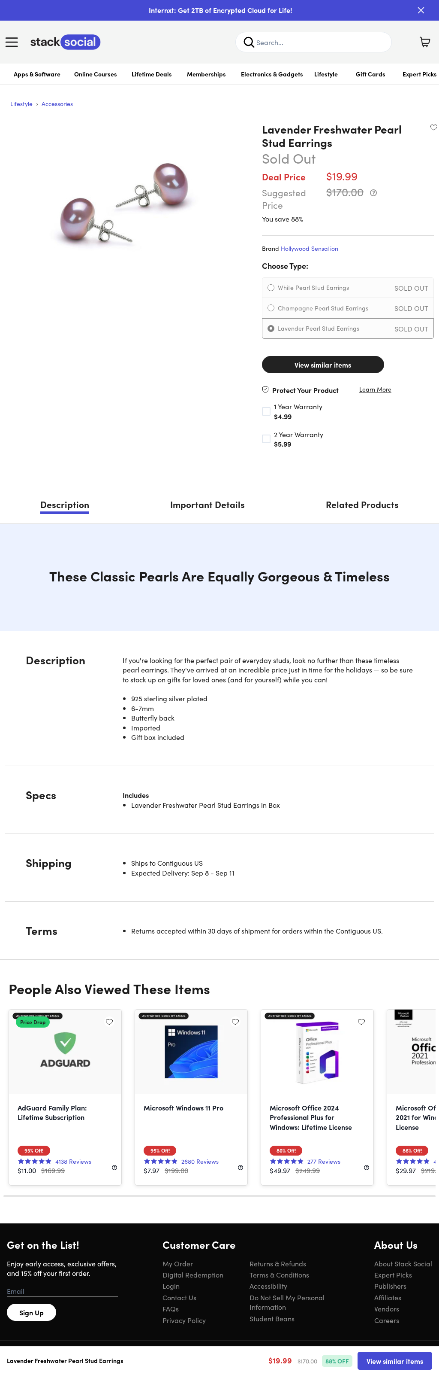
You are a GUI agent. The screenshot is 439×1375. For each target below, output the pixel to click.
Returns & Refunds (278, 1263)
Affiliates (387, 1297)
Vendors (386, 1308)
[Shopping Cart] (425, 42)
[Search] (249, 42)
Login (171, 1285)
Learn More (375, 389)
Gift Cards (370, 74)
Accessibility (268, 1285)
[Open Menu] (13, 42)
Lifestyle (326, 74)
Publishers (390, 1285)
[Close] (421, 10)
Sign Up (31, 1312)
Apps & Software (37, 74)
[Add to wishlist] (434, 127)
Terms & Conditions (279, 1274)
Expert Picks (393, 1274)
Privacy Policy (184, 1320)
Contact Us (179, 1297)
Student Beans (272, 1318)
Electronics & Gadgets (272, 74)
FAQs (170, 1308)
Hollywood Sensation (309, 248)
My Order (177, 1263)
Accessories (57, 103)
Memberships (206, 74)
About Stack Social (403, 1263)
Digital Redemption (192, 1274)
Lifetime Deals (152, 74)
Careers (386, 1320)
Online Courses (95, 74)
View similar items (323, 364)
